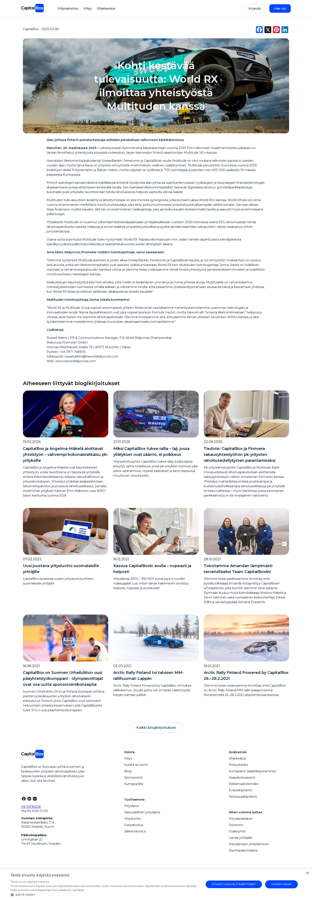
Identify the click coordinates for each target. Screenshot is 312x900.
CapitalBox (31, 29)
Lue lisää (78, 890)
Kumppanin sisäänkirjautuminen (252, 771)
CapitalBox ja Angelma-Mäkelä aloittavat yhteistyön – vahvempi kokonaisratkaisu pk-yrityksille (65, 454)
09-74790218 (31, 807)
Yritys (87, 8)
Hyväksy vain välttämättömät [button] (234, 884)
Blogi (128, 771)
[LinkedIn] (29, 798)
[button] (104, 894)
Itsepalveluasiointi (242, 777)
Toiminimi (236, 825)
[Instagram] (34, 798)
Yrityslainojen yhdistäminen (249, 844)
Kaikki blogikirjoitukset (156, 728)
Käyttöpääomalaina (243, 850)
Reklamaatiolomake (244, 784)
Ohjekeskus (106, 8)
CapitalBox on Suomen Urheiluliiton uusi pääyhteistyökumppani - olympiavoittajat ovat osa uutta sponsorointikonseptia (63, 678)
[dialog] (156, 884)
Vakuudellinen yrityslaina (142, 812)
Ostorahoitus (133, 825)
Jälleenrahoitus (135, 831)
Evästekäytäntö (240, 790)
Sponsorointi (133, 777)
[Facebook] (23, 798)
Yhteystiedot (238, 765)
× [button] (307, 873)
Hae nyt (280, 8)
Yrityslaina (131, 806)
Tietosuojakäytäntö (243, 796)
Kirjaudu (255, 8)
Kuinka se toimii (136, 765)
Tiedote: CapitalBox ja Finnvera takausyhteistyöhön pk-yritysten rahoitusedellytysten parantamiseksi (239, 454)
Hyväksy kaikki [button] (281, 884)
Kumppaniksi (133, 784)
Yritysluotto (132, 819)
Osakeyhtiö (237, 831)
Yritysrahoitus (68, 8)
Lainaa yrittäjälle (240, 838)
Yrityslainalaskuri (240, 819)
